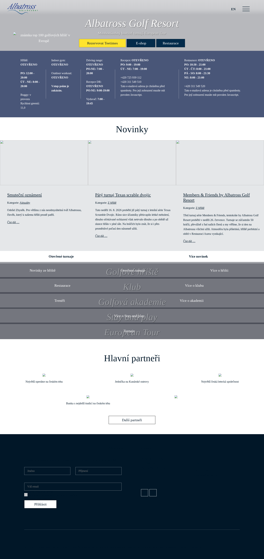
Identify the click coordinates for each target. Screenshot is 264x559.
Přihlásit (40, 504)
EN (233, 9)
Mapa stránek (117, 547)
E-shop (141, 43)
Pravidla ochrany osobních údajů (89, 547)
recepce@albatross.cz (204, 475)
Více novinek (198, 256)
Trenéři (59, 300)
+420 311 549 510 (202, 470)
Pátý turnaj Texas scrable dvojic (123, 195)
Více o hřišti (219, 270)
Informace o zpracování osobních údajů (46, 547)
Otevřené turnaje (61, 256)
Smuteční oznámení (24, 195)
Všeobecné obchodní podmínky (145, 547)
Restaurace (171, 43)
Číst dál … (13, 222)
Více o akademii (192, 300)
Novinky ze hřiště (42, 270)
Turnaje (129, 331)
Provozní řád (195, 547)
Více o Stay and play (129, 316)
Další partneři (132, 420)
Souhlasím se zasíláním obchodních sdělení (53, 495)
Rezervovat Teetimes (102, 43)
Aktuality (25, 202)
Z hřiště (112, 202)
